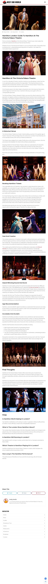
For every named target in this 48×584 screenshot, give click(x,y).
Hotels (4, 526)
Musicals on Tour (7, 523)
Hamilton (14, 41)
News (4, 517)
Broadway (5, 534)
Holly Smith (15, 32)
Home (4, 514)
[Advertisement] (24, 549)
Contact (5, 537)
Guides (22, 32)
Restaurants (6, 528)
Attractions (6, 531)
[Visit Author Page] (6, 500)
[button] (45, 2)
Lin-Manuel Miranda (33, 287)
